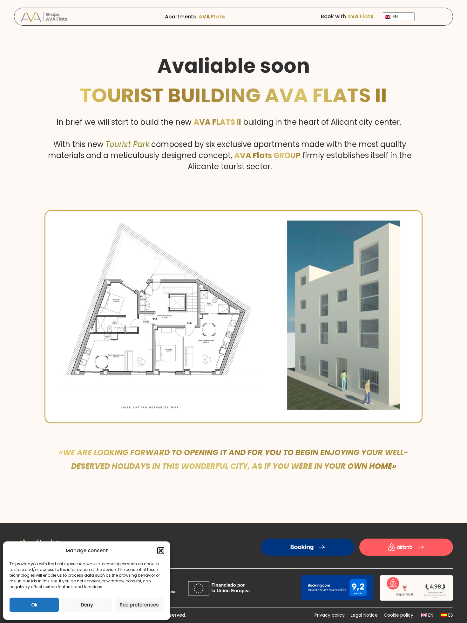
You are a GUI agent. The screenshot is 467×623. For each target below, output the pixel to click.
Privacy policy (330, 615)
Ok (34, 604)
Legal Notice (364, 615)
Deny (87, 604)
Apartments (195, 17)
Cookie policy (398, 615)
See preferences (139, 604)
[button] (161, 550)
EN (394, 16)
